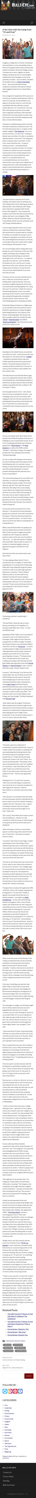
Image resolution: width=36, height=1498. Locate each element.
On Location (8, 1438)
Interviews (18, 1341)
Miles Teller (8, 1348)
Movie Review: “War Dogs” (17, 1332)
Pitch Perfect (15, 445)
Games (6, 1424)
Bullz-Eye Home (9, 1485)
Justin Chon (18, 1345)
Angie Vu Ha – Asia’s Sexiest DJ (12, 1367)
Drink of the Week (23, 82)
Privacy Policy (8, 1477)
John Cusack (11, 684)
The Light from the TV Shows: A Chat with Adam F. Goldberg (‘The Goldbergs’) (20, 1316)
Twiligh (28, 357)
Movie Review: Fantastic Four (18, 1335)
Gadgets (7, 1421)
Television (7, 1443)
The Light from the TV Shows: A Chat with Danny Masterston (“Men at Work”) (20, 1324)
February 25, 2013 (8, 35)
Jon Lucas (7, 1345)
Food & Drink (8, 1419)
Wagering (7, 1452)
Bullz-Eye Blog (18, 1494)
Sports (6, 1441)
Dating (6, 1411)
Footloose (21, 646)
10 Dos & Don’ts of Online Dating (13, 1359)
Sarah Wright (20, 1348)
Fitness (6, 1416)
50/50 (5, 319)
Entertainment (10, 1341)
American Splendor (9, 322)
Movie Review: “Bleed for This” (18, 1329)
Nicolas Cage (10, 699)
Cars (6, 1405)
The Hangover (19, 131)
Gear (6, 1427)
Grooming (7, 1430)
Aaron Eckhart (16, 665)
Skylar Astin (8, 1351)
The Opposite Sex (10, 1446)
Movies (23, 1341)
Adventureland (14, 319)
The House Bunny (14, 1212)
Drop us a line (7, 1456)
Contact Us (7, 1472)
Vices (6, 1449)
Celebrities (8, 1408)
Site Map (6, 1481)
